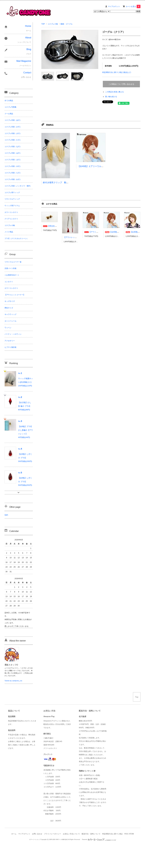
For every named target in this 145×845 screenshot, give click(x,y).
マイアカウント (114, 6)
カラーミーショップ (34, 839)
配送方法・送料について (91, 834)
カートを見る (132, 6)
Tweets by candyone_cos (13, 681)
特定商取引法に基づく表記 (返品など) (116, 72)
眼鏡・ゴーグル (66, 24)
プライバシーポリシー (52, 834)
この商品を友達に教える (114, 92)
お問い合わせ (37, 834)
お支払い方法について (71, 834)
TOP (43, 24)
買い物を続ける (111, 97)
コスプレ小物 (53, 24)
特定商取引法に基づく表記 (112, 834)
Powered (85, 839)
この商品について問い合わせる (121, 84)
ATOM (131, 834)
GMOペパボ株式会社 (62, 839)
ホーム (13, 834)
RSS (126, 834)
